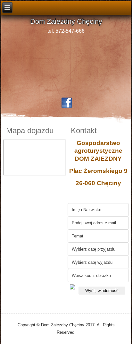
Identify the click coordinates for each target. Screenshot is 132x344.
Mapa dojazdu (30, 130)
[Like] (67, 103)
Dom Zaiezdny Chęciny (66, 21)
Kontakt (84, 130)
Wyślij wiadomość (102, 290)
